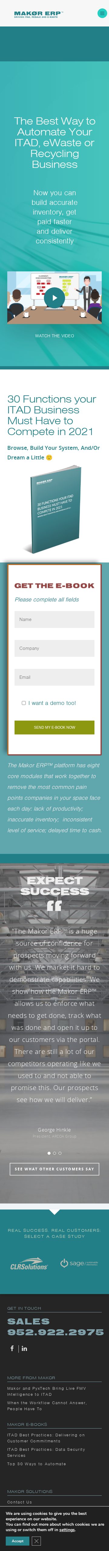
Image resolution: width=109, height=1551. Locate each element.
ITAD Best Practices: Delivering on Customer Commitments (46, 1438)
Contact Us (19, 1502)
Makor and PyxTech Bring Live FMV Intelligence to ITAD (46, 1391)
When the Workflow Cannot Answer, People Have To (47, 1405)
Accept (17, 1541)
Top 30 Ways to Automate (36, 1463)
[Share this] (13, 1349)
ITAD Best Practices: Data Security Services (46, 1452)
